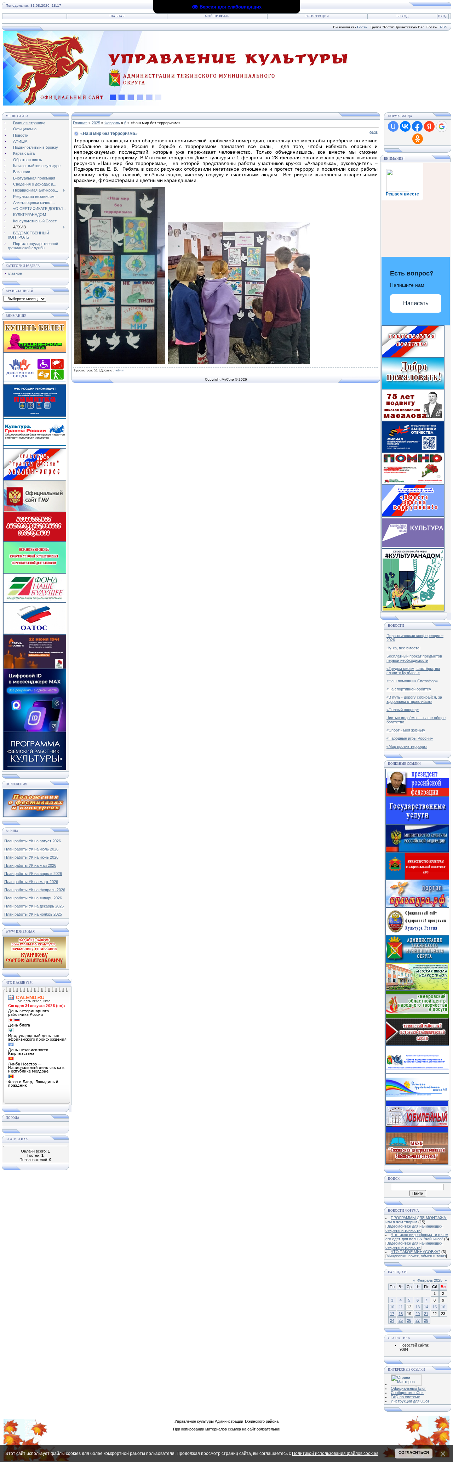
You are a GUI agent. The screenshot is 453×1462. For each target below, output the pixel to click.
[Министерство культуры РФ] (417, 851)
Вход (442, 16)
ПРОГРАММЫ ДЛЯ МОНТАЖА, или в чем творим (416, 1220)
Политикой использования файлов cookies (335, 1453)
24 (392, 1320)
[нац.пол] (413, 356)
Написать (415, 303)
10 (392, 1307)
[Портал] (417, 906)
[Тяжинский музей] (417, 1044)
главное (15, 273)
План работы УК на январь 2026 (33, 898)
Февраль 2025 (429, 1280)
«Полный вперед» (402, 709)
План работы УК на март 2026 (31, 882)
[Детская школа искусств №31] (417, 989)
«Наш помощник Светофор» (412, 681)
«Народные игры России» (409, 738)
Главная (117, 16)
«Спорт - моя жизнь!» (405, 730)
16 (443, 1307)
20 (417, 1314)
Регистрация (317, 16)
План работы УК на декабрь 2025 (34, 906)
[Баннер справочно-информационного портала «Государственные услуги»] (417, 823)
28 (426, 1320)
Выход (402, 16)
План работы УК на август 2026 (32, 841)
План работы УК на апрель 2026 (33, 873)
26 (409, 1320)
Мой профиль (217, 16)
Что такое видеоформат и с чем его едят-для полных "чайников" (416, 1237)
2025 (96, 123)
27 (417, 1320)
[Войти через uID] (393, 126)
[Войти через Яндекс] (429, 126)
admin (119, 370)
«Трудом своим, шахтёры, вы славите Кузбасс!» (413, 670)
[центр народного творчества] (417, 1016)
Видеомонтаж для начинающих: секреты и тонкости (414, 1228)
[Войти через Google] (441, 126)
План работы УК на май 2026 (30, 865)
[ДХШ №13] (417, 1099)
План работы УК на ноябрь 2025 (33, 914)
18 (400, 1314)
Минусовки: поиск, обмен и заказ (416, 1256)
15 (434, 1307)
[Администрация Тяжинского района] (417, 961)
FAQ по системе (405, 1397)
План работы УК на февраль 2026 (34, 890)
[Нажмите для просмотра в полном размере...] (119, 362)
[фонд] (413, 451)
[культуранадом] (413, 610)
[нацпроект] (413, 515)
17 (392, 1314)
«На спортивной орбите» (408, 689)
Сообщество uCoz (407, 1392)
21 (426, 1314)
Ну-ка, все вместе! (403, 648)
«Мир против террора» (406, 746)
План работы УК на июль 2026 (31, 849)
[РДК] (416, 1131)
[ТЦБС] (416, 1163)
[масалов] (413, 419)
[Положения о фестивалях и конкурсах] (35, 815)
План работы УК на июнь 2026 (31, 857)
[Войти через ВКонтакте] (405, 126)
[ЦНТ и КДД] (417, 1072)
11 (401, 1307)
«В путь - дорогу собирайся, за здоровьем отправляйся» (414, 699)
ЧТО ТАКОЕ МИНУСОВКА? (415, 1252)
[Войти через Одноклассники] (417, 138)
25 (400, 1320)
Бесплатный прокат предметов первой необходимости (414, 658)
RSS (443, 27)
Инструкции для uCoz (410, 1401)
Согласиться (413, 1452)
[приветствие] (413, 388)
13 (417, 1307)
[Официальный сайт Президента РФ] (417, 795)
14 (426, 1307)
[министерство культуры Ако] (417, 878)
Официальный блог (408, 1388)
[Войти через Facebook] (417, 126)
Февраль (112, 123)
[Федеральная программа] (417, 934)
